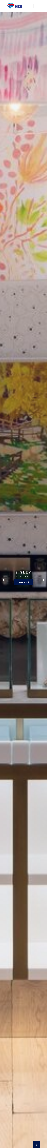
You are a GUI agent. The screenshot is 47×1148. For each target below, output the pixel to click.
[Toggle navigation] (37, 6)
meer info (23, 582)
